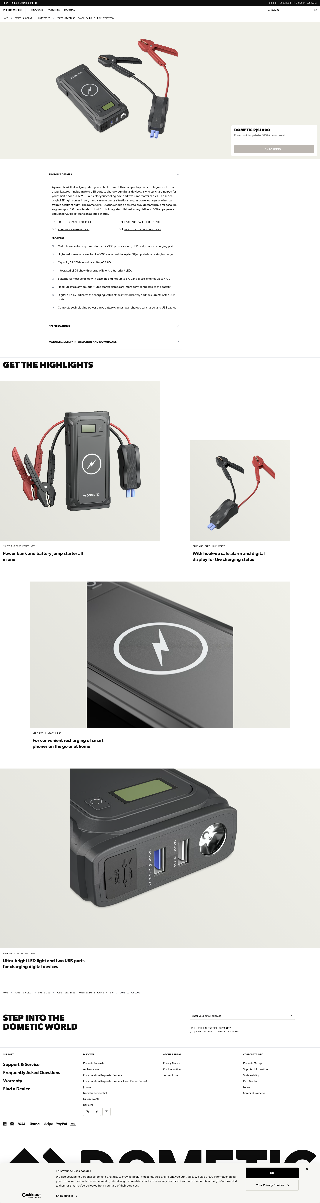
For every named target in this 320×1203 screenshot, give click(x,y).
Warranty (12, 1080)
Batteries (44, 18)
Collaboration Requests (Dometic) (103, 1075)
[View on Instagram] (87, 1112)
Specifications (59, 326)
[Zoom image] (117, 90)
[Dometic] (13, 10)
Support (274, 3)
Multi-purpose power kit (75, 222)
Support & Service (21, 1064)
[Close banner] (307, 1169)
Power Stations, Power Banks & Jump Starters (85, 18)
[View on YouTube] (106, 1112)
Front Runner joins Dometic (20, 3)
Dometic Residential (106, 1093)
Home (5, 18)
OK (272, 1173)
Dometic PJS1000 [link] (130, 993)
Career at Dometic (265, 1093)
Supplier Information (255, 1069)
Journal (69, 9)
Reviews (88, 1104)
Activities (54, 9)
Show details (64, 1195)
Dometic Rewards (93, 1063)
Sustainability (251, 1075)
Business (285, 3)
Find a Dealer (16, 1088)
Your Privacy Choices (270, 1185)
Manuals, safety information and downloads (83, 341)
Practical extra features (142, 229)
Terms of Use (170, 1075)
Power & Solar (23, 18)
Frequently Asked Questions (31, 1072)
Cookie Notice (172, 1069)
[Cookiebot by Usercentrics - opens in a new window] (31, 1196)
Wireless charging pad (73, 229)
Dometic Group (264, 1063)
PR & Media (261, 1081)
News (258, 1087)
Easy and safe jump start (142, 222)
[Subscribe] (291, 1016)
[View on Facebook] (97, 1112)
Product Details (60, 174)
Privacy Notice (171, 1063)
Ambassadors (91, 1069)
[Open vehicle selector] (315, 10)
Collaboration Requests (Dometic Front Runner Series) (115, 1081)
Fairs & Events (91, 1099)
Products (37, 9)
